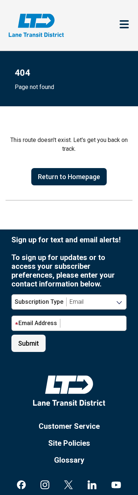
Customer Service (69, 426)
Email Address (37, 323)
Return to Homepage (69, 177)
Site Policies (69, 443)
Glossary (69, 460)
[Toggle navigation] (124, 25)
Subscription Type (39, 301)
